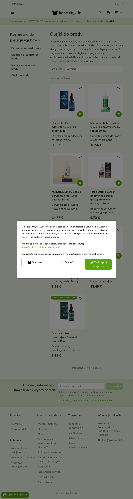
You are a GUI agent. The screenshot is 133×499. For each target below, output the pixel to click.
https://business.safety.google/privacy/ (40, 247)
